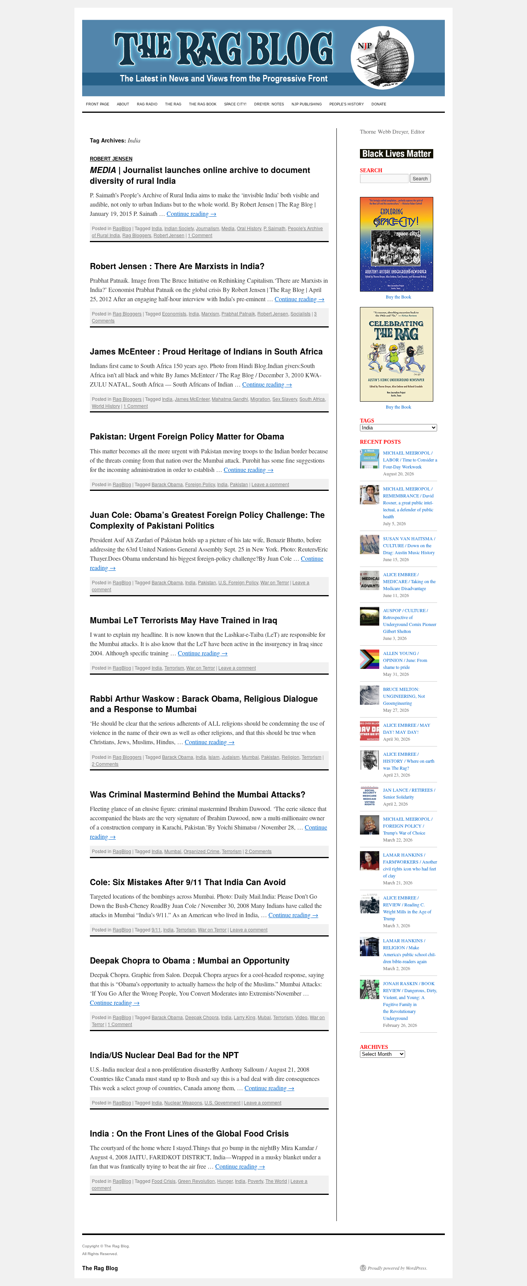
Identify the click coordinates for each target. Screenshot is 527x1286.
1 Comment (200, 235)
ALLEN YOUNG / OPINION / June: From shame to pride (405, 660)
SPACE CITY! (235, 104)
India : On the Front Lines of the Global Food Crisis (189, 1133)
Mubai (264, 1017)
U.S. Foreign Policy (238, 582)
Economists (174, 313)
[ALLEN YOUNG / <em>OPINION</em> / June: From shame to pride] (369, 660)
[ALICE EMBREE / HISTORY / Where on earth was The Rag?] (369, 760)
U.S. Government (222, 1102)
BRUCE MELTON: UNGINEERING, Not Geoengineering (404, 696)
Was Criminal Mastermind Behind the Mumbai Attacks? (198, 794)
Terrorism (174, 667)
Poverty (255, 1180)
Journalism (207, 228)
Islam (214, 756)
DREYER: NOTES (269, 104)
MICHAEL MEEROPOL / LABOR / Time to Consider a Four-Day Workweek (410, 460)
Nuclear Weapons (183, 1102)
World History (106, 405)
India (157, 228)
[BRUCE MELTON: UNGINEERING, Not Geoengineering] (369, 695)
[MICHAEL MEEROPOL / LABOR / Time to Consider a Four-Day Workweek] (369, 459)
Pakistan (239, 484)
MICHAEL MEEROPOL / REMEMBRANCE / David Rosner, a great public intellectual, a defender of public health (408, 502)
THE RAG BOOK (202, 104)
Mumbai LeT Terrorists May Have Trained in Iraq (183, 620)
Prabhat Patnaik (238, 313)
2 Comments (105, 763)
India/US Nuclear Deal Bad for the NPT (164, 1054)
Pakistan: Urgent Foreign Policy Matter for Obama (187, 436)
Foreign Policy (200, 484)
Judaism (231, 756)
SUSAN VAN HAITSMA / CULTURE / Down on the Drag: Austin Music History (409, 545)
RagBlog (122, 228)
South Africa (312, 398)
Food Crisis (164, 1180)
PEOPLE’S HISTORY (346, 104)
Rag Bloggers (136, 235)
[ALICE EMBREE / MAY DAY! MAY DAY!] (369, 731)
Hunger (225, 1180)
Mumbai (250, 756)
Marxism (210, 313)
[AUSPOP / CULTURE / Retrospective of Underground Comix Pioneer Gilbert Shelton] (369, 617)
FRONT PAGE (97, 104)
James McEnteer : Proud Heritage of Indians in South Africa (206, 351)
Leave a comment (270, 484)
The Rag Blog (100, 1268)
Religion (290, 756)
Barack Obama (167, 484)
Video (301, 1017)
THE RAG (173, 104)
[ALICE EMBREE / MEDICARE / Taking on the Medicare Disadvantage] (369, 581)
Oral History (249, 228)
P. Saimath (274, 228)
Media (228, 228)
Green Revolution (196, 1180)
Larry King (244, 1017)
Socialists (301, 313)
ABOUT (123, 104)
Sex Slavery (284, 398)
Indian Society (179, 228)
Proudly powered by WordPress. (397, 1268)
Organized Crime (202, 851)
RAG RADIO (147, 104)
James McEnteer (192, 398)
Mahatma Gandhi (230, 398)
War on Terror (274, 582)
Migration (260, 398)
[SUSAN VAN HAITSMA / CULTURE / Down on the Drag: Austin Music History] (369, 545)
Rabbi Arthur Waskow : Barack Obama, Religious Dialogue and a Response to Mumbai (204, 703)
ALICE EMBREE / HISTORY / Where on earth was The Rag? (408, 761)
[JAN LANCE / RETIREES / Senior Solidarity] (369, 796)
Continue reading (191, 213)
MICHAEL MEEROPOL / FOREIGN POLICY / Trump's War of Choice (407, 826)
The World (276, 1180)
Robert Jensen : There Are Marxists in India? (177, 265)
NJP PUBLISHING (307, 104)
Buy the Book (398, 297)
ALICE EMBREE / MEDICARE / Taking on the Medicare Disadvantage (409, 581)
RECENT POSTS (380, 442)
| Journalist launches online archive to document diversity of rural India (200, 168)
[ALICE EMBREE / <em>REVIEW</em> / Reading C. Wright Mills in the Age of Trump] (369, 904)
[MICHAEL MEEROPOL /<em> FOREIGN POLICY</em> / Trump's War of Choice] (369, 825)
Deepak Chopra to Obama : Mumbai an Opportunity (190, 960)
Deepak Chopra (202, 1017)
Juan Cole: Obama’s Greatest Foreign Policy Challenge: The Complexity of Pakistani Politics (207, 520)
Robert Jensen (169, 235)
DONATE (379, 104)
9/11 (156, 929)
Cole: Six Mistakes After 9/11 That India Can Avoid (188, 881)
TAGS (367, 420)
